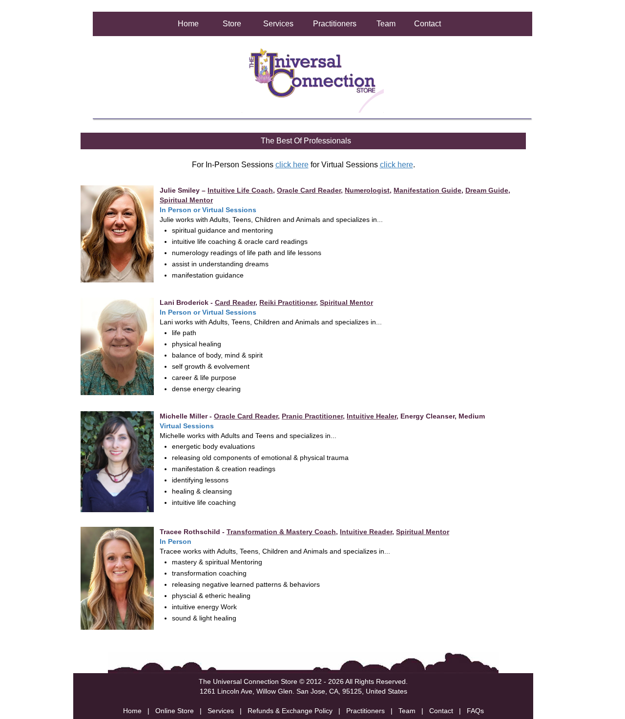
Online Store (174, 711)
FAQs (475, 711)
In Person (175, 210)
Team (386, 24)
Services (278, 24)
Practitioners (334, 24)
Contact (427, 24)
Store (232, 24)
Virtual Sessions (229, 210)
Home (188, 24)
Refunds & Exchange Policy (290, 711)
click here (292, 164)
